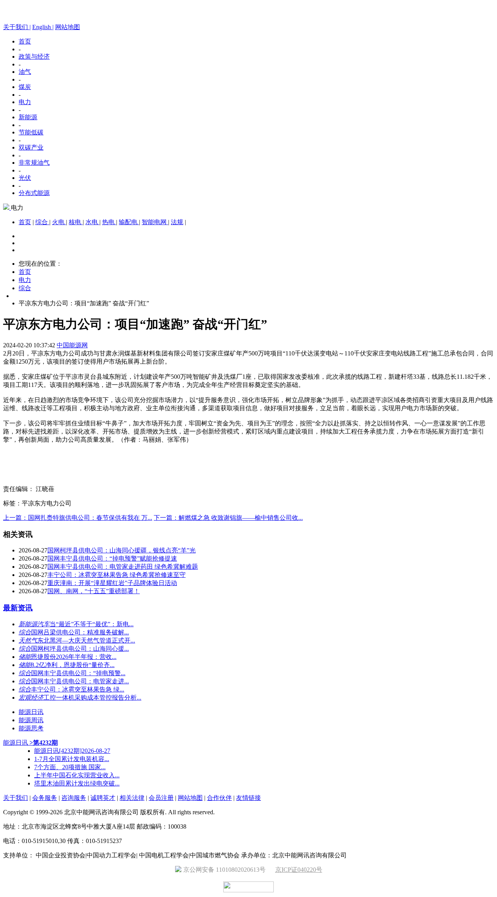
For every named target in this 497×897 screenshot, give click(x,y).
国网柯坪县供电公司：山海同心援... (80, 648)
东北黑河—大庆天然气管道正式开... (86, 640)
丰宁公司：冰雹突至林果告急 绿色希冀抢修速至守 (116, 574)
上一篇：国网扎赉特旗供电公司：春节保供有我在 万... (77, 517)
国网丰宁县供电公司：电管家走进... (80, 681)
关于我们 (15, 797)
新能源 (28, 117)
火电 (59, 222)
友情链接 (248, 797)
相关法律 (132, 797)
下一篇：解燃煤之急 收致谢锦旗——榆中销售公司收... (228, 517)
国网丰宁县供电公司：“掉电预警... (78, 673)
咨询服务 (73, 797)
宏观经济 (31, 697)
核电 (76, 222)
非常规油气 (34, 162)
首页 (25, 41)
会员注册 (161, 797)
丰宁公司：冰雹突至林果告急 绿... (77, 689)
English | (43, 27)
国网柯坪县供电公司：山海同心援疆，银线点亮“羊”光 (121, 550)
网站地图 (67, 27)
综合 (42, 222)
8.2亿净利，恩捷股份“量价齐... (73, 665)
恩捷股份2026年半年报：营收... (73, 656)
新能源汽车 (34, 624)
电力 (25, 102)
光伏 (25, 177)
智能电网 (155, 222)
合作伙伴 (219, 797)
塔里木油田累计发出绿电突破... (77, 783)
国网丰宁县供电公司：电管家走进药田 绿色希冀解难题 (122, 566)
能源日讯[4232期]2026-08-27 (72, 750)
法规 (177, 222)
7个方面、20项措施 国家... (70, 767)
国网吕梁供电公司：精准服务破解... (80, 632)
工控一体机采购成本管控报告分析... (92, 697)
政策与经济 (34, 56)
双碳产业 (31, 147)
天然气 (28, 640)
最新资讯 (18, 608)
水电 (92, 222)
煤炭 (25, 87)
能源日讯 (31, 712)
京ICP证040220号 (298, 869)
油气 (25, 71)
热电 (109, 222)
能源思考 (31, 728)
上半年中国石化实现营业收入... (77, 775)
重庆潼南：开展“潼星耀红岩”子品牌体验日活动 (112, 583)
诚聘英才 (102, 797)
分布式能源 (34, 193)
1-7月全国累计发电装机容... (71, 759)
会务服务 (44, 797)
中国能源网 (72, 345)
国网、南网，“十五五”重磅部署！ (93, 591)
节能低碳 (31, 132)
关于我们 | (17, 27)
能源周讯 (31, 720)
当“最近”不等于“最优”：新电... (92, 624)
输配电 (129, 222)
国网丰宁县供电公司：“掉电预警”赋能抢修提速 (112, 558)
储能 (25, 656)
